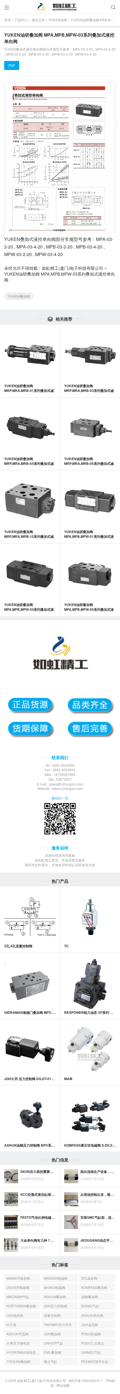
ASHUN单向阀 (92, 1315)
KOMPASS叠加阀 (94, 1287)
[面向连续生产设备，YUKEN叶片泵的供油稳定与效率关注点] (71, 1176)
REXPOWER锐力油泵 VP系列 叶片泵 (92, 1012)
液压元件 (38, 19)
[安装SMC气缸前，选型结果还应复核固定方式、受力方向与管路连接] (71, 1222)
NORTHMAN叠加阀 (21, 1305)
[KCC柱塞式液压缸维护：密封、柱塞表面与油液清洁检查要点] (11, 1199)
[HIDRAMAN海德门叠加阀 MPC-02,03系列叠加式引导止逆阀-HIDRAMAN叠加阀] (30, 983)
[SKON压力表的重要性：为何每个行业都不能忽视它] (11, 1176)
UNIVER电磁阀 (17, 1287)
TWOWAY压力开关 (58, 1324)
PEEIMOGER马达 (94, 1361)
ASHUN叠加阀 (55, 1296)
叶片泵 (11, 1324)
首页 (7, 19)
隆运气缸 (50, 1361)
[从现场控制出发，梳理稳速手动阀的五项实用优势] (71, 1199)
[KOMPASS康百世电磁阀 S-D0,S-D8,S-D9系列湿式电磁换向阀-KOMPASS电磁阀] (90, 1116)
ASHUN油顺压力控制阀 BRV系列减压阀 (34, 1145)
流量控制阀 (52, 1315)
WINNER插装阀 (18, 1278)
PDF (11, 65)
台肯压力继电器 (18, 1343)
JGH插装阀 (14, 1315)
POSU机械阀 (91, 1333)
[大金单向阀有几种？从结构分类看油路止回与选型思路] (11, 1245)
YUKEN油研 (58, 19)
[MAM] (90, 1049)
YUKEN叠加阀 (19, 296)
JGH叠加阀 (52, 1333)
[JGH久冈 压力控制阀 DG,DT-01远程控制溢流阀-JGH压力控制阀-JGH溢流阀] (30, 1049)
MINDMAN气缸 (17, 1296)
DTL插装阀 (89, 1278)
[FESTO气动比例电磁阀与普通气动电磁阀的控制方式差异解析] (11, 1222)
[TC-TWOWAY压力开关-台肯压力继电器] (90, 916)
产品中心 (21, 19)
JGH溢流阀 (89, 1324)
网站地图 (63, 1385)
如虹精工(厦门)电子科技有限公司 (72, 268)
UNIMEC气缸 (91, 1352)
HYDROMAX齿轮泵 (21, 1352)
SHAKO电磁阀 (54, 1287)
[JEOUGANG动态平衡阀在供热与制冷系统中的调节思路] (71, 1245)
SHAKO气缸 (90, 1305)
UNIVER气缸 (53, 1343)
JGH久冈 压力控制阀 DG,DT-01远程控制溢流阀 (39, 1078)
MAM (68, 1078)
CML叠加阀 (52, 1352)
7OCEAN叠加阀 (18, 1361)
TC (66, 945)
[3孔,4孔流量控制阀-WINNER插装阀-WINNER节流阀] (30, 916)
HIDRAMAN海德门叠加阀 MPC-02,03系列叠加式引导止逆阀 (49, 1012)
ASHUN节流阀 (17, 1333)
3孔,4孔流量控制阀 (18, 945)
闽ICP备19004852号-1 (86, 1380)
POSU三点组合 (92, 1343)
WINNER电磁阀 (56, 1278)
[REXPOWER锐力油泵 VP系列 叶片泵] (90, 983)
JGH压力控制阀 (55, 1305)
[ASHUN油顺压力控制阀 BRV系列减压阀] (30, 1116)
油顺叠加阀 (89, 1296)
